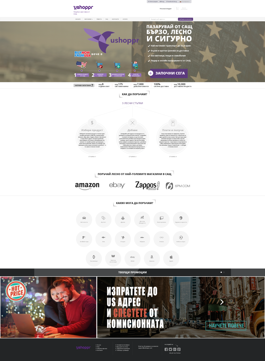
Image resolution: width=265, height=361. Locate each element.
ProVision (178, 353)
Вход (162, 1)
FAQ (107, 19)
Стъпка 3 (173, 157)
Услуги (125, 19)
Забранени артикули (123, 348)
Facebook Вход (172, 1)
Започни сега (170, 73)
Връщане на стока (122, 347)
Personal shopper (166, 9)
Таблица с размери (123, 350)
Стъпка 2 (132, 157)
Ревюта (99, 19)
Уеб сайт (171, 353)
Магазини (88, 19)
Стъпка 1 (92, 157)
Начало (78, 19)
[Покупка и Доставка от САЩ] (83, 7)
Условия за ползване (123, 345)
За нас (99, 345)
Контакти (115, 19)
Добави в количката (185, 19)
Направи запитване (83, 85)
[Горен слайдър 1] (132, 307)
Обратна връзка (102, 348)
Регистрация (153, 1)
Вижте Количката (184, 8)
